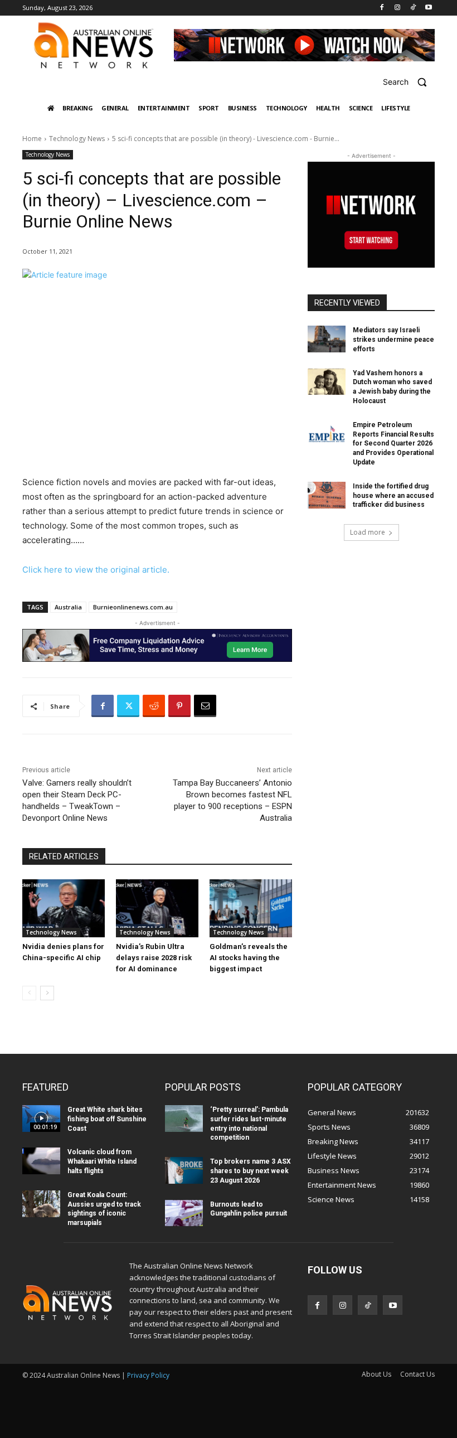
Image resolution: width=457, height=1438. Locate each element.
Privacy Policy (148, 1375)
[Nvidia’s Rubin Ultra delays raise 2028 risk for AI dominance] (157, 908)
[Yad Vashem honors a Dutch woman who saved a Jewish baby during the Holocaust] (327, 382)
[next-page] (47, 993)
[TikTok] (412, 8)
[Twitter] (128, 706)
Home (32, 138)
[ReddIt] (154, 706)
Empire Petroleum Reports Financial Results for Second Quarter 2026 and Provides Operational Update (393, 443)
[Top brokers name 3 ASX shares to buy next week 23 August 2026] (184, 1170)
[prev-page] (29, 993)
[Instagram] (397, 8)
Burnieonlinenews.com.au (133, 607)
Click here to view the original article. (95, 569)
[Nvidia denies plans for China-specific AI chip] (63, 908)
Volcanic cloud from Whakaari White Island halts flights (102, 1161)
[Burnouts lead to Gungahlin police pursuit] (184, 1213)
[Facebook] (382, 8)
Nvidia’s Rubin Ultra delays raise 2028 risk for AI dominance (154, 957)
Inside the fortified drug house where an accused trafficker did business (393, 495)
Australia (68, 607)
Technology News (77, 138)
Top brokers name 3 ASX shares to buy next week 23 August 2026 (250, 1171)
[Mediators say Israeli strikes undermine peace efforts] (327, 339)
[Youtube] (428, 8)
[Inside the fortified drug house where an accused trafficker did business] (327, 495)
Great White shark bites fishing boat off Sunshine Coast (107, 1119)
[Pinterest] (179, 706)
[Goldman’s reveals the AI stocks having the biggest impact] (251, 908)
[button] (409, 82)
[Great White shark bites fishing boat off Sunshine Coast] (41, 1118)
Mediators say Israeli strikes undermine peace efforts (393, 339)
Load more (367, 532)
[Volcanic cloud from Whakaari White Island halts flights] (41, 1161)
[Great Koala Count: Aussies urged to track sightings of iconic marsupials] (41, 1203)
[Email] (205, 706)
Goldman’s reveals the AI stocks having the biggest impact (249, 957)
